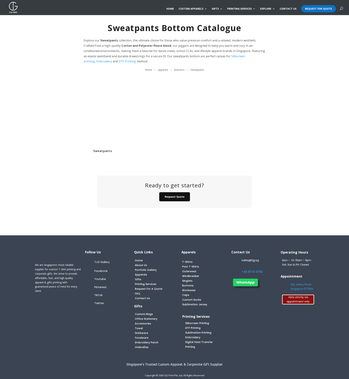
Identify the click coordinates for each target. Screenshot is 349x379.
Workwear (189, 290)
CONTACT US (288, 8)
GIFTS (215, 8)
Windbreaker (190, 276)
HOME (170, 8)
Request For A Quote (148, 289)
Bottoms (179, 69)
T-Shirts (187, 262)
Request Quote (174, 196)
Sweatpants (197, 69)
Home (148, 69)
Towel (139, 328)
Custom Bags (144, 314)
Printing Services (145, 284)
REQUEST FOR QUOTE (318, 8)
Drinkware (141, 333)
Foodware (141, 338)
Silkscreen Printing (197, 323)
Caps (185, 295)
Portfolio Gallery (146, 270)
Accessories (143, 323)
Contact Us (142, 298)
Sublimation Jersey (194, 304)
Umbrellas (142, 347)
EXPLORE (265, 8)
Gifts (138, 279)
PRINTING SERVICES (239, 8)
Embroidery (104, 61)
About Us (141, 265)
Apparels (163, 69)
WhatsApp (245, 282)
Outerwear (189, 271)
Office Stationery (146, 319)
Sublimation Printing (198, 332)
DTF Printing (127, 61)
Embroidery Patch (146, 342)
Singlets (187, 281)
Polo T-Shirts (190, 266)
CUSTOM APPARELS (191, 8)
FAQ (137, 293)
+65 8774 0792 (252, 272)
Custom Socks (191, 300)
